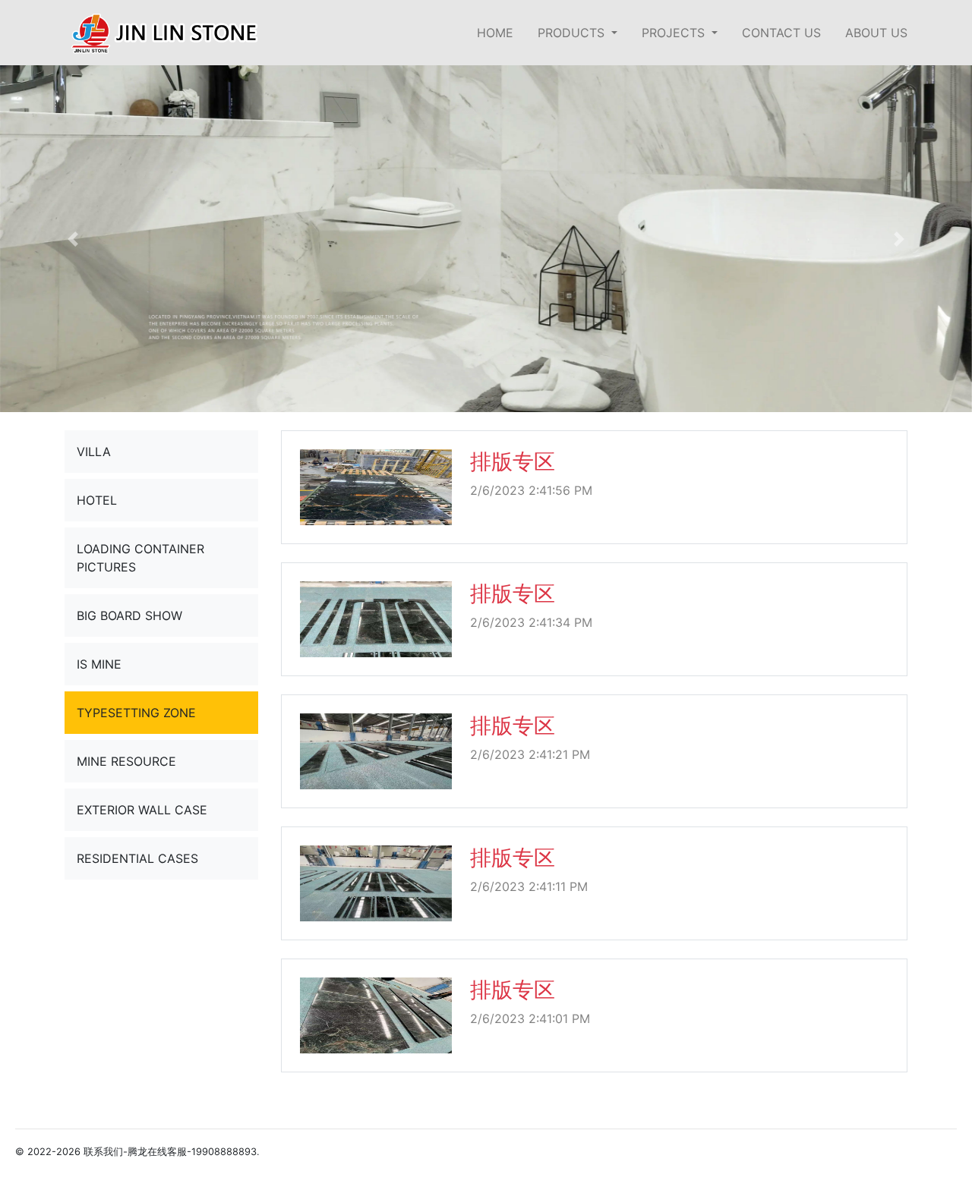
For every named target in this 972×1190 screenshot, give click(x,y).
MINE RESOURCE (126, 761)
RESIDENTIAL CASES (137, 858)
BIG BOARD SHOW (129, 615)
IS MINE (99, 664)
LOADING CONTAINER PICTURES (140, 558)
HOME (495, 32)
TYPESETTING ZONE (136, 712)
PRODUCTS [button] (573, 32)
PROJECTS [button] (675, 32)
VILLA (94, 451)
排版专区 (512, 461)
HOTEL (97, 500)
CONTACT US (781, 32)
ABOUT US (876, 32)
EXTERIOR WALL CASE (142, 809)
